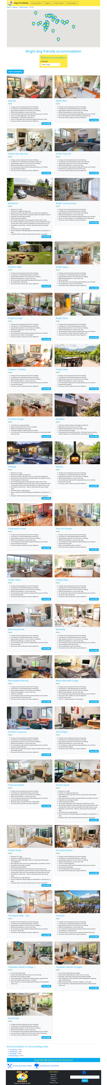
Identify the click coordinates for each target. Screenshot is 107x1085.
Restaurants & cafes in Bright (22, 1066)
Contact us (53, 1078)
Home (9, 7)
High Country (23, 7)
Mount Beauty (14, 1055)
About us (53, 1076)
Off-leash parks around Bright (49, 1066)
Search (85, 1081)
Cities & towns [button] (59, 3)
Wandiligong (14, 1051)
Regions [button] (48, 3)
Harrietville (13, 1053)
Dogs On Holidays (21, 3)
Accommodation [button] (36, 3)
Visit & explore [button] (71, 3)
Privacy (53, 1080)
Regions (15, 7)
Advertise (53, 1074)
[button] (47, 25)
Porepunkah (13, 1049)
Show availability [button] (15, 71)
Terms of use (53, 1082)
